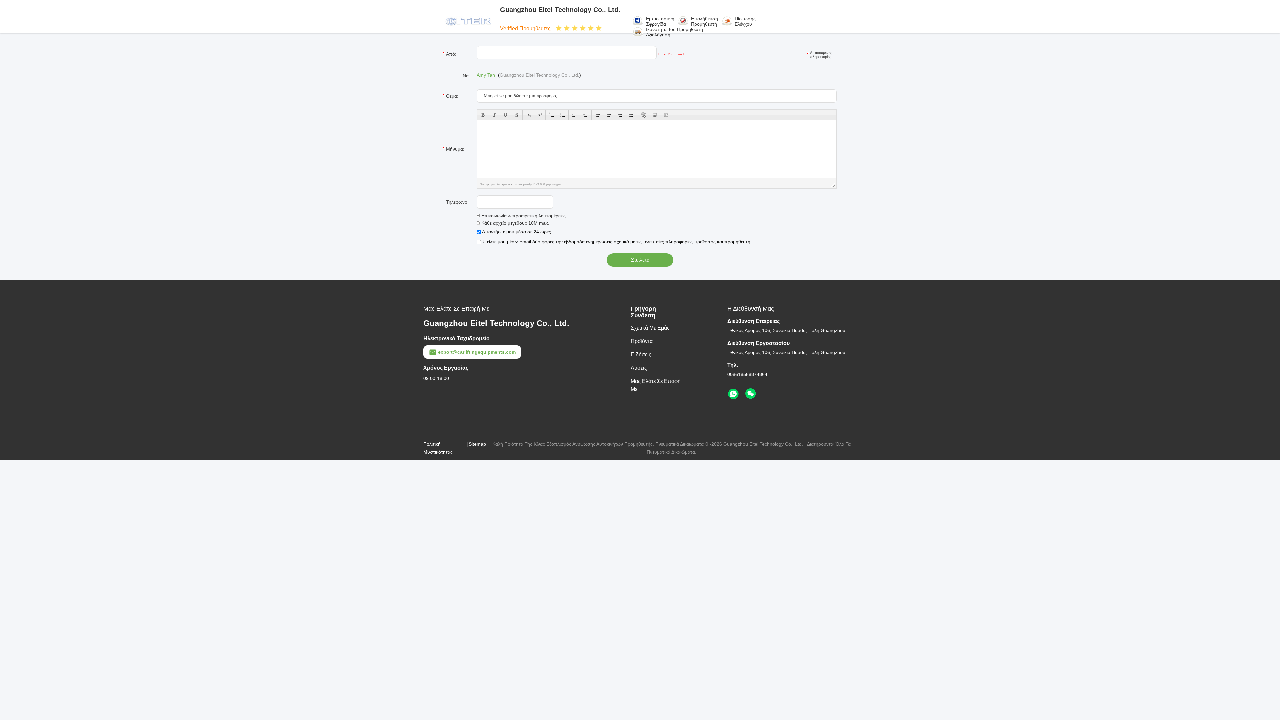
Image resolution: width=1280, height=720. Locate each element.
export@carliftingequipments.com (477, 352)
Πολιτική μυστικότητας (438, 448)
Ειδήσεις (641, 354)
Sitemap (477, 444)
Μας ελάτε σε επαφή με (656, 385)
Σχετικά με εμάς (650, 328)
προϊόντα (642, 341)
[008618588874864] (733, 394)
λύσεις (639, 368)
